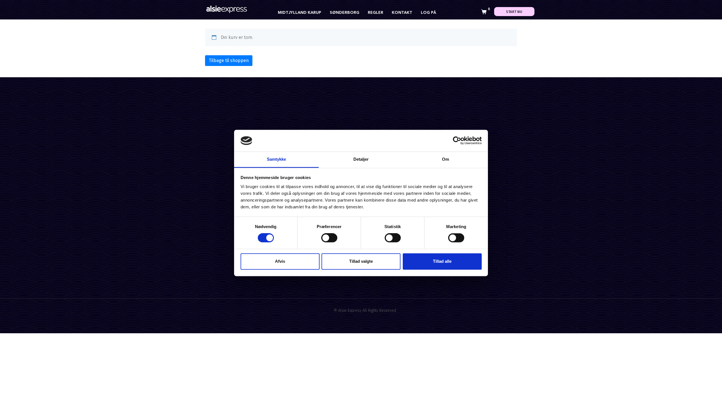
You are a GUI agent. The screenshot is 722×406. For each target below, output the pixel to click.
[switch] (329, 237)
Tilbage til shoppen (229, 60)
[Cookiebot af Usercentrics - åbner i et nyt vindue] (457, 140)
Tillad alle (442, 261)
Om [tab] (445, 159)
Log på (428, 13)
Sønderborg (344, 13)
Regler (375, 13)
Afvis (280, 261)
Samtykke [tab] (276, 159)
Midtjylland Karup (299, 13)
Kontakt (402, 13)
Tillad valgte (361, 261)
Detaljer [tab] (361, 159)
